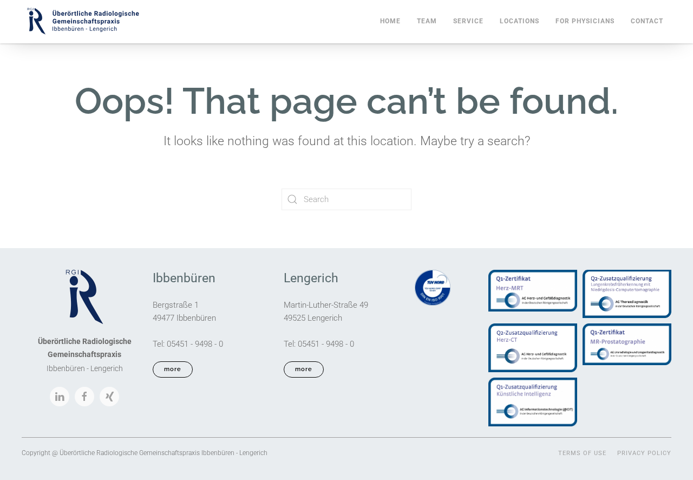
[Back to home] (82, 21)
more (172, 369)
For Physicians (584, 21)
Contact (647, 21)
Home (390, 21)
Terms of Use (582, 453)
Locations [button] (519, 21)
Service (468, 21)
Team (427, 21)
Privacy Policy (644, 453)
